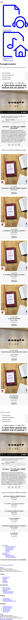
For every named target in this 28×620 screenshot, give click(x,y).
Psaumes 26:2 (19, 119)
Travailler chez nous (7, 607)
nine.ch (7, 565)
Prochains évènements (11, 546)
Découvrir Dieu (9, 548)
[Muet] (22, 112)
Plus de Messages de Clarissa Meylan (14, 122)
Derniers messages (10, 555)
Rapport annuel (6, 587)
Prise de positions (7, 589)
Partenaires (5, 590)
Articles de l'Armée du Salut (9, 601)
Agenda (7, 551)
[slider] (12, 112)
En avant (5, 553)
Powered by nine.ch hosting (6, 619)
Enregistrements (6, 554)
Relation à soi (20, 121)
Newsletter (5, 582)
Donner (1, 567)
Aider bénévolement (7, 606)
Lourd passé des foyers (8, 592)
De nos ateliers (6, 598)
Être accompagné (10, 549)
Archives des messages (11, 557)
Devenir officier (6, 610)
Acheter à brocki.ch (7, 599)
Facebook (5, 578)
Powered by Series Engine (14, 409)
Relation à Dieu (13, 121)
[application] (14, 112)
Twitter (4, 579)
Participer (8, 550)
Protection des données (8, 591)
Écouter (14, 193)
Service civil (5, 611)
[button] (1, 2)
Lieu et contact (6, 577)
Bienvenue (5, 545)
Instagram (5, 581)
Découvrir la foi (6, 609)
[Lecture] (2, 112)
